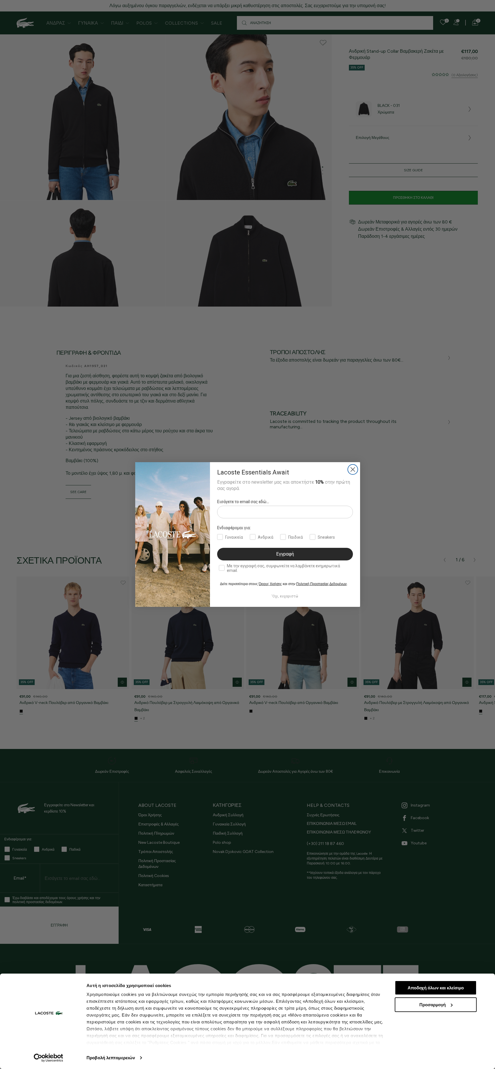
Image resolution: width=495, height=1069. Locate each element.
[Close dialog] (353, 469)
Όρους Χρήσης (270, 584)
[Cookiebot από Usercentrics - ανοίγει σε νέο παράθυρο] (48, 1058)
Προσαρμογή (432, 1004)
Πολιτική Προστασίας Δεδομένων (321, 584)
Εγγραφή (285, 554)
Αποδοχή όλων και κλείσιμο (436, 987)
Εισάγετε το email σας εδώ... (243, 501)
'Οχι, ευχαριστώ (285, 596)
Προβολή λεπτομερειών (111, 1057)
